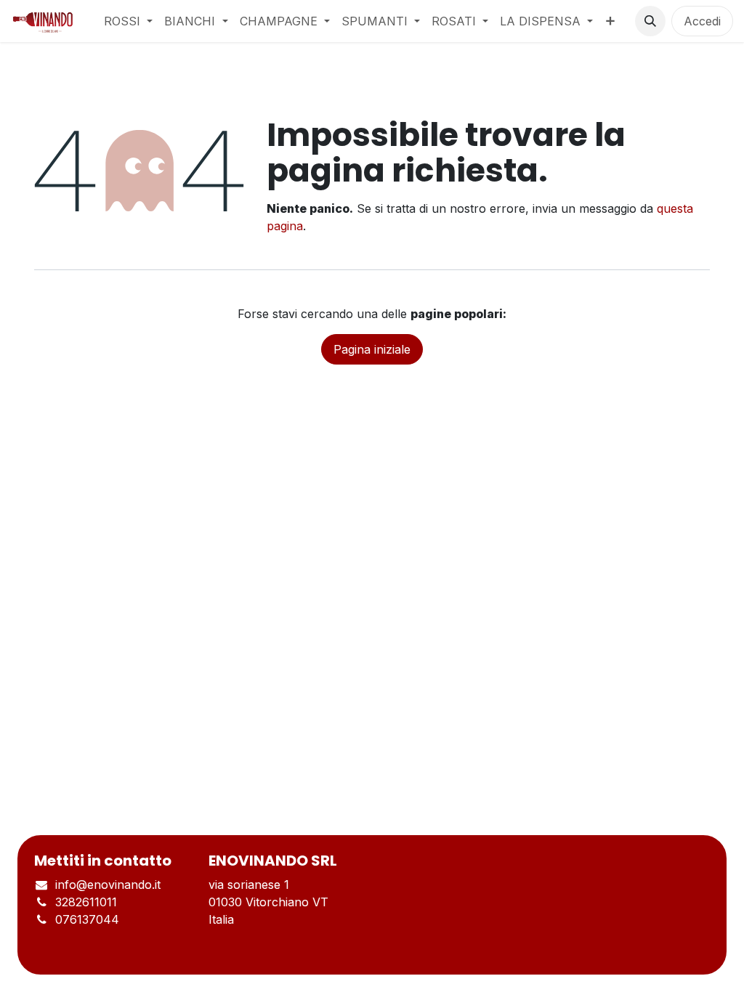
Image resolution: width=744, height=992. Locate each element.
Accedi (702, 21)
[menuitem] (128, 21)
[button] (650, 21)
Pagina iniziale (372, 349)
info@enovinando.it (108, 884)
